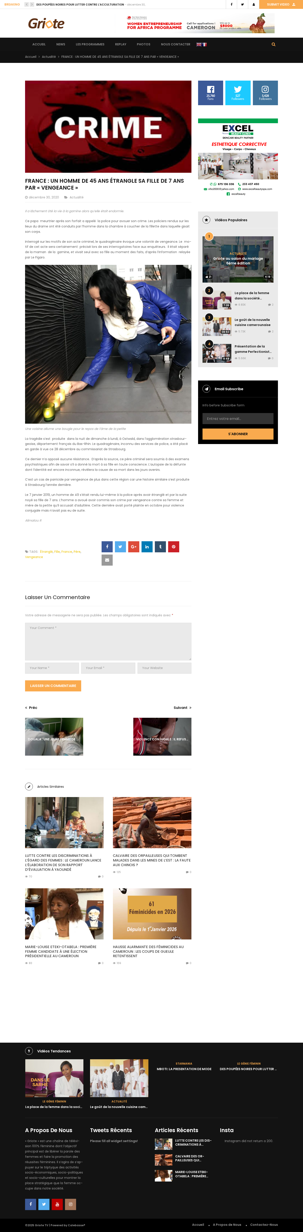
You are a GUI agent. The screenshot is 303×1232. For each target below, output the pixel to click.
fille (57, 551)
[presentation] (26, 4)
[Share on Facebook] (107, 546)
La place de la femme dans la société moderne (252, 298)
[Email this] (107, 560)
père (77, 551)
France (66, 551)
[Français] (204, 44)
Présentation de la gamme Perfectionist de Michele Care (252, 351)
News (60, 44)
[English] (199, 44)
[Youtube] (57, 1204)
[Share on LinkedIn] (147, 546)
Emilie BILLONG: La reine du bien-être (63, 4)
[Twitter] (43, 1204)
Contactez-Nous (264, 1224)
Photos (143, 44)
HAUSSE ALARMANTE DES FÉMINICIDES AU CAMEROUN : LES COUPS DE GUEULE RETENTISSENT (148, 951)
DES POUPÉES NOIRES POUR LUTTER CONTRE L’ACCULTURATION (204, 1069)
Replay (120, 44)
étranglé (46, 551)
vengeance (34, 557)
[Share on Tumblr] (160, 546)
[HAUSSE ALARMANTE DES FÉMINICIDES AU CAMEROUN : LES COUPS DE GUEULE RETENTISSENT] (152, 913)
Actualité (49, 56)
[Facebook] (30, 1204)
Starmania (119, 1063)
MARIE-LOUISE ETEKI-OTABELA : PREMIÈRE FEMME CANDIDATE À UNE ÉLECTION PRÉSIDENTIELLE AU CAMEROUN (60, 951)
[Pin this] (173, 546)
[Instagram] (70, 1204)
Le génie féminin (184, 1063)
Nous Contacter (175, 44)
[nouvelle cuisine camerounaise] (54, 1078)
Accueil (39, 44)
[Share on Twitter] (120, 546)
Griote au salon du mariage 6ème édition (238, 261)
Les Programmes (90, 44)
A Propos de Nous (227, 1224)
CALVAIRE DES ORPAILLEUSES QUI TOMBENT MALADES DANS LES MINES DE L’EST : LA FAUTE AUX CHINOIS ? (152, 860)
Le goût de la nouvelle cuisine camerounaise (61, 1107)
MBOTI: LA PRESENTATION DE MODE (119, 1069)
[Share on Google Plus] (133, 546)
